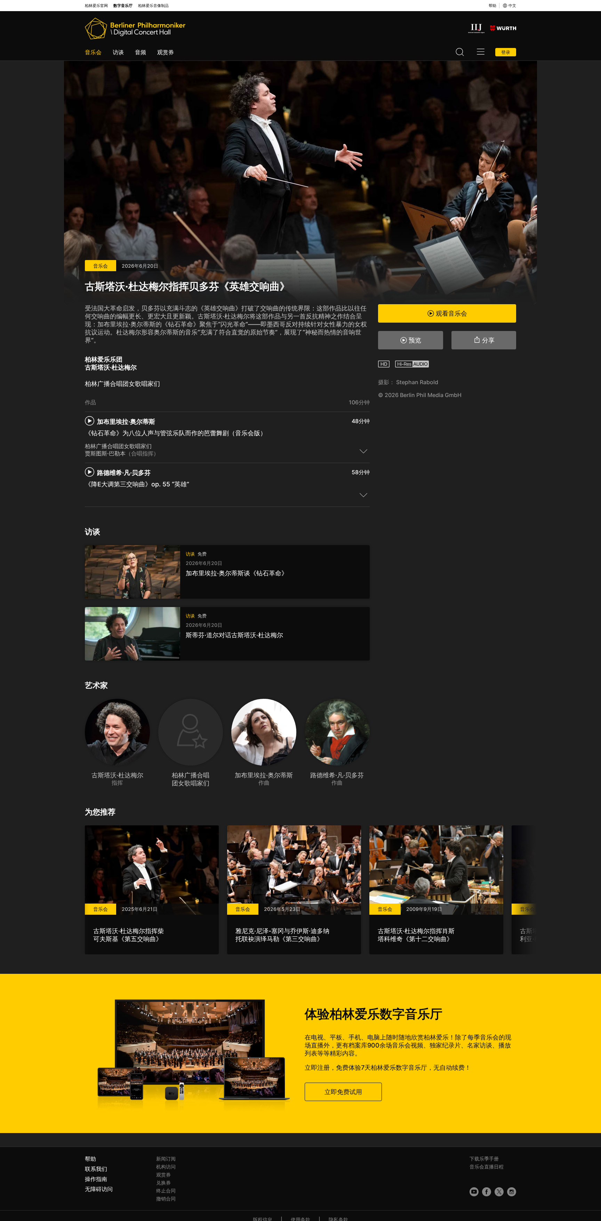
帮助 (492, 5)
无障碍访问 (99, 1189)
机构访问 (166, 1167)
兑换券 (163, 1183)
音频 (140, 52)
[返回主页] (135, 28)
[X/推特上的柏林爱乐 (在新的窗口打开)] (499, 1191)
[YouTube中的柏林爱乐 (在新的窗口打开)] (474, 1191)
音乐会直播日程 (487, 1167)
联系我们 (96, 1168)
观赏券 (165, 52)
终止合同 (166, 1191)
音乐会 (93, 52)
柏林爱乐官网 (96, 5)
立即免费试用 (343, 1091)
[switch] (363, 451)
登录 (505, 52)
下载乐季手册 (484, 1159)
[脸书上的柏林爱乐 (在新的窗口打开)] (486, 1191)
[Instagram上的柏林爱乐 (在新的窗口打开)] (511, 1191)
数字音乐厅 (123, 5)
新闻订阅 (166, 1159)
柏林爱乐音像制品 (153, 5)
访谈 (118, 52)
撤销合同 (166, 1199)
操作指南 (96, 1178)
